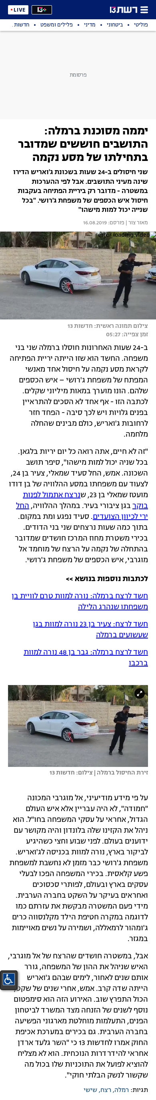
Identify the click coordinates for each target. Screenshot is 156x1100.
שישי (90, 1090)
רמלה (121, 1090)
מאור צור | (136, 223)
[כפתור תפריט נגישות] (9, 979)
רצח (105, 1090)
